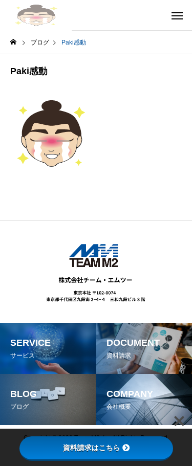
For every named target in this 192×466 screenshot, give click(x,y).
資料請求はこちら (91, 447)
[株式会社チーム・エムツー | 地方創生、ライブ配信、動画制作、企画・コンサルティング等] (36, 15)
